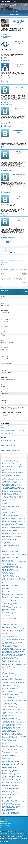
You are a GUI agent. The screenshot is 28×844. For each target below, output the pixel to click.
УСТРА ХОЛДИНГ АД (18, 64)
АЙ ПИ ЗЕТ (18, 196)
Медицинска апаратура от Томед (9, 636)
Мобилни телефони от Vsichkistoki (10, 602)
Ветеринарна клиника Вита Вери (10, 523)
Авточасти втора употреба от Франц (10, 557)
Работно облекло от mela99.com (9, 752)
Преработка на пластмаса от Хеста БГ (11, 660)
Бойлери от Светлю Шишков (8, 706)
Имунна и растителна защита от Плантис (11, 687)
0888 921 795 (5, 125)
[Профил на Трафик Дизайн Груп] (5, 133)
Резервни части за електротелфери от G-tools (13, 597)
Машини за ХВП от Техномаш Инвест (11, 511)
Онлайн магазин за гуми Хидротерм (10, 544)
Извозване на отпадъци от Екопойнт (10, 694)
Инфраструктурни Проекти (6, 331)
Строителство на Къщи (5, 391)
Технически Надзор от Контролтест (10, 529)
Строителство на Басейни (5, 388)
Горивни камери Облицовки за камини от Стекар (13, 579)
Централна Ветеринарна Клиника (10, 551)
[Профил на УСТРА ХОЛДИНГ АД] (5, 67)
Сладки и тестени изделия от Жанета (11, 804)
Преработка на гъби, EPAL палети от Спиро (12, 772)
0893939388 (5, 34)
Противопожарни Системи (6, 365)
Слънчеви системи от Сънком (9, 794)
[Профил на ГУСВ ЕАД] (5, 155)
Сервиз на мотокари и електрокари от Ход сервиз (14, 552)
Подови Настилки (4, 354)
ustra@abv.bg (5, 81)
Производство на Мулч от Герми (9, 493)
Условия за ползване (5, 825)
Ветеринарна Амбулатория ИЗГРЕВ (10, 506)
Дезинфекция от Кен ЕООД (8, 463)
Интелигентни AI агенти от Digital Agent (11, 491)
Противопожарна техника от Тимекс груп (12, 637)
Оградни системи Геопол (8, 725)
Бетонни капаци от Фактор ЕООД (10, 688)
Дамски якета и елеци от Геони (9, 530)
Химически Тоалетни (5, 402)
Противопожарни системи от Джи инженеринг (13, 707)
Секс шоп (4, 500)
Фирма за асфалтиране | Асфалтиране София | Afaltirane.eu (18, 21)
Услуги (2, 428)
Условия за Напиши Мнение (7, 829)
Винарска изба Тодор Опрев (8, 555)
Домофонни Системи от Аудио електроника (12, 549)
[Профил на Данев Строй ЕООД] (5, 44)
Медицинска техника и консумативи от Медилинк (14, 722)
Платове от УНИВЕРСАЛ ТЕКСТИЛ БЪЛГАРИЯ (13, 608)
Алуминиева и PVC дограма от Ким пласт (12, 734)
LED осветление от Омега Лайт (9, 789)
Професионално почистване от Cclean (11, 781)
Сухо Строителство (4, 398)
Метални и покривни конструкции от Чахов (12, 675)
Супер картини (5, 467)
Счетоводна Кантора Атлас (8, 730)
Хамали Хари (5, 606)
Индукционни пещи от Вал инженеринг (11, 567)
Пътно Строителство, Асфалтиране (7, 368)
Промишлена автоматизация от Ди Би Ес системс (14, 518)
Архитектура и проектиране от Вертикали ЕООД (13, 654)
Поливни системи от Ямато (8, 758)
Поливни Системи (4, 356)
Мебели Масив (5, 742)
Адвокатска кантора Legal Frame (9, 775)
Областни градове (14, 14)
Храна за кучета (5, 593)
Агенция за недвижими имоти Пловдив (11, 459)
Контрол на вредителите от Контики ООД (12, 642)
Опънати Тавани (4, 349)
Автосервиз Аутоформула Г (8, 760)
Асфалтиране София (6, 810)
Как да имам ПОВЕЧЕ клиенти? (8, 433)
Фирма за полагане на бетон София (10, 570)
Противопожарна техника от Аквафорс (11, 727)
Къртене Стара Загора (7, 798)
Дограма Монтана (6, 588)
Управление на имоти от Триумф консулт (12, 779)
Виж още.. (24, 264)
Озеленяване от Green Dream (9, 740)
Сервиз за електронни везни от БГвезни (11, 505)
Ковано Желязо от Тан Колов (8, 643)
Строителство (4, 290)
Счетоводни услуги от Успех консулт (10, 773)
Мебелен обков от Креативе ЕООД (10, 812)
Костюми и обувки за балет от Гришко (11, 731)
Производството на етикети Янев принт (11, 541)
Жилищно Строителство (5, 319)
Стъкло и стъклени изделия (6, 395)
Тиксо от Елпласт (6, 743)
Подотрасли (14, 11)
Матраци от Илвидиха (7, 476)
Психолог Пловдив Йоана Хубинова (10, 494)
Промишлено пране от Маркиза (9, 737)
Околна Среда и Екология (5, 347)
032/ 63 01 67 (5, 146)
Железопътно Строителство (6, 317)
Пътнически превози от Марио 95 (10, 618)
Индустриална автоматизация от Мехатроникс (13, 466)
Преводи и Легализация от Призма (10, 761)
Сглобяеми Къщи (4, 377)
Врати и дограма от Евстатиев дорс (10, 745)
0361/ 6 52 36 (5, 80)
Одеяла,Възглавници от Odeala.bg (10, 515)
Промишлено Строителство (6, 363)
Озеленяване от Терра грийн (9, 703)
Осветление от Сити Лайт (8, 623)
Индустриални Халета (5, 326)
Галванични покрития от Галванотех (10, 699)
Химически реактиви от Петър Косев (10, 755)
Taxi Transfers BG (6, 591)
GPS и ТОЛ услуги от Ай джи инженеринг (12, 733)
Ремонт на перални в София (8, 460)
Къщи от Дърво (3, 337)
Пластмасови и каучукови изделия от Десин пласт (14, 678)
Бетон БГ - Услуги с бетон (8, 569)
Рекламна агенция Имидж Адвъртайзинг (11, 625)
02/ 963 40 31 (5, 102)
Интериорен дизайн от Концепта (10, 785)
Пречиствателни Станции (5, 358)
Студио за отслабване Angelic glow (10, 652)
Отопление (3, 351)
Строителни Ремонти (5, 384)
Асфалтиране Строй (6, 572)
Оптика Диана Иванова (7, 754)
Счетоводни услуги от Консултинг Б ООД (11, 813)
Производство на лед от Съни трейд (10, 585)
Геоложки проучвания (5, 305)
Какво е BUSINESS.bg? (6, 427)
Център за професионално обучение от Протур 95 (14, 693)
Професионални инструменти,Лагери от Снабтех (13, 594)
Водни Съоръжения (4, 301)
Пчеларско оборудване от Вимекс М (10, 658)
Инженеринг (3, 328)
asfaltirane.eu (5, 37)
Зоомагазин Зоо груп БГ (7, 786)
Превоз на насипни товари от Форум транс (12, 746)
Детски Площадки (4, 310)
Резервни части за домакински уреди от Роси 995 (14, 527)
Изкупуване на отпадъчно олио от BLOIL (11, 776)
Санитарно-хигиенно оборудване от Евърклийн (13, 769)
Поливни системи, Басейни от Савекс (11, 517)
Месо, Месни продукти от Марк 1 (10, 788)
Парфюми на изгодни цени (8, 499)
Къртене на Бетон (4, 335)
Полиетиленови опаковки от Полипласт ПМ (12, 764)
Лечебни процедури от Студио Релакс (11, 634)
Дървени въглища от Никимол (9, 728)
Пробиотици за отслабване (8, 609)
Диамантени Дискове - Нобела (8, 443)
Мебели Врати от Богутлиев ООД (10, 584)
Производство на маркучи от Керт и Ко (11, 806)
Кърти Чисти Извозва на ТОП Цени (10, 800)
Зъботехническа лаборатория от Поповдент (12, 709)
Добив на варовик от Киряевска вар (10, 763)
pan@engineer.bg (6, 192)
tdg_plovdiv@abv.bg (6, 147)
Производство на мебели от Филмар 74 (11, 751)
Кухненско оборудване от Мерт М (10, 566)
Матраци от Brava (6, 690)
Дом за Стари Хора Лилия (8, 715)
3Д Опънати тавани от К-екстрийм (10, 470)
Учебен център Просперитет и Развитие (11, 487)
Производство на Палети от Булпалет (11, 627)
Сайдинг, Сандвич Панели (6, 372)
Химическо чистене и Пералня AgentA (11, 614)
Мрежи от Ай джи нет (7, 542)
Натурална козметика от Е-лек (9, 784)
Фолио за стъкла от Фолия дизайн (10, 792)
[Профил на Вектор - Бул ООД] (5, 90)
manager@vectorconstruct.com (8, 237)
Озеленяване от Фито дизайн (9, 766)
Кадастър (2, 333)
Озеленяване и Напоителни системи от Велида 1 (14, 649)
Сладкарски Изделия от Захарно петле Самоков (13, 672)
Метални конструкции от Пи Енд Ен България (13, 682)
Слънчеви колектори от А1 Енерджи (10, 448)
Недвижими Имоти (4, 340)
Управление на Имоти (5, 400)
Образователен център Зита (8, 757)
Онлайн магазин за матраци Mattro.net (11, 475)
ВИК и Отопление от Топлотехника (10, 778)
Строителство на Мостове (5, 393)
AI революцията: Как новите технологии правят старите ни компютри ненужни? (13, 270)
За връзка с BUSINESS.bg (7, 426)
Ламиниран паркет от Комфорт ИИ (10, 462)
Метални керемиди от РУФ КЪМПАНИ (10, 450)
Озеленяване (3, 344)
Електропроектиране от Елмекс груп (11, 710)
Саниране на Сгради (4, 374)
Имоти (3, 582)
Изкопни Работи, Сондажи (6, 321)
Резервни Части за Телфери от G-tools (11, 719)
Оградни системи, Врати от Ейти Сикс (11, 514)
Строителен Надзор (4, 381)
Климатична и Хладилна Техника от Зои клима (13, 496)
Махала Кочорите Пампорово (9, 600)
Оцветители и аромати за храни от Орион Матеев (14, 736)
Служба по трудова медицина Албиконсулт (12, 684)
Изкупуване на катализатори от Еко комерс (12, 479)
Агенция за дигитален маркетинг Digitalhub (12, 578)
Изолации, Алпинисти (5, 324)
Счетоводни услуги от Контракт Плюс (11, 666)
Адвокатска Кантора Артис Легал (10, 484)
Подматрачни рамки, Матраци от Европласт (12, 472)
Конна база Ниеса (6, 739)
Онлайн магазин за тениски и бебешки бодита (13, 651)
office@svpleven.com (7, 170)
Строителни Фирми (4, 386)
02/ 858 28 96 (5, 235)
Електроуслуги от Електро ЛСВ (9, 624)
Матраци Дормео (6, 478)
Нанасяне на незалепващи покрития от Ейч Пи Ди (14, 628)
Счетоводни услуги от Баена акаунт (10, 576)
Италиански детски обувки (8, 512)
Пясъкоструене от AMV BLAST (9, 612)
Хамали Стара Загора (7, 803)
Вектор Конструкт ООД (18, 219)
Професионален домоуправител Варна (11, 596)
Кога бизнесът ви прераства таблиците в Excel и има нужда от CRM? (13, 261)
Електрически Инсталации (6, 314)
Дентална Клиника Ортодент (9, 564)
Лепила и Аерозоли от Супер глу (10, 587)
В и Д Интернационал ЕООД (8, 445)
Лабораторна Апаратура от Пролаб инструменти (13, 630)
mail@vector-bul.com (7, 104)
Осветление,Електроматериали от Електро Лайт (13, 521)
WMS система (5, 558)
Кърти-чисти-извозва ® (7, 797)
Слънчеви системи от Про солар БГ (10, 539)
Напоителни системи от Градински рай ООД (12, 782)
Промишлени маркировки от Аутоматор (11, 718)
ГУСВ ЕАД (18, 152)
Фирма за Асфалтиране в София (9, 795)
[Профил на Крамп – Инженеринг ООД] (5, 177)
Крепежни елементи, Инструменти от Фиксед (13, 464)
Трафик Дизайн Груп (18, 130)
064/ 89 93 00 (5, 168)
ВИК (1, 298)
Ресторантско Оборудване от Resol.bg (11, 661)
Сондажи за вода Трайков (8, 721)
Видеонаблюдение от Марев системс (11, 520)
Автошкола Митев (6, 633)
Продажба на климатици (8, 560)
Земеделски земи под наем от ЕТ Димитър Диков (14, 554)
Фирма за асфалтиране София (9, 573)
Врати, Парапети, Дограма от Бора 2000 (11, 485)
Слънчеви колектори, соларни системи (8, 379)
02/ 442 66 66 (5, 57)
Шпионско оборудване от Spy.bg (9, 791)
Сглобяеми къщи (6, 581)
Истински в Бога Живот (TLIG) (8, 440)
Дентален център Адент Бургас (9, 646)
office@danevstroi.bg (6, 58)
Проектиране (3, 361)
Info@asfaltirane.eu (6, 36)
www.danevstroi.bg (6, 60)
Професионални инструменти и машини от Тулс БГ (14, 664)
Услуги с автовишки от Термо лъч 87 (10, 749)
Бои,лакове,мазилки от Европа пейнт (11, 748)
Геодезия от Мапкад (6, 615)
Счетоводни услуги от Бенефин (9, 473)
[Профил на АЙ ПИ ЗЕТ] (5, 199)
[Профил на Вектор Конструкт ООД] (5, 222)
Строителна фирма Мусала (8, 645)
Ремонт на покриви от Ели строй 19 (10, 469)
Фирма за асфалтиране (7, 575)
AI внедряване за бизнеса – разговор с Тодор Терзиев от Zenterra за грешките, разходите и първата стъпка (14, 279)
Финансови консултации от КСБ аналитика (12, 497)
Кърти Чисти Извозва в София (9, 809)
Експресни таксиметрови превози (10, 617)
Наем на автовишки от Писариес (9, 482)
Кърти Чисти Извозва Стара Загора (10, 807)
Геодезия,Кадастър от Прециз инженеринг (12, 724)
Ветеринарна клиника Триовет (9, 767)
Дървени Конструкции (5, 312)
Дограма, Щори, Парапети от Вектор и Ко (12, 532)
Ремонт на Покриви (4, 370)
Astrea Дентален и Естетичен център (10, 545)
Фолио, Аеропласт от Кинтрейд (9, 481)
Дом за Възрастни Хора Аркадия (9, 770)
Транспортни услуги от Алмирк (9, 685)
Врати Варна (5, 590)
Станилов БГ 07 (18, 108)
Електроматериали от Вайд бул (9, 657)
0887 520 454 (5, 213)
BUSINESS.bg (3, 821)
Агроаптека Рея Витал (7, 691)
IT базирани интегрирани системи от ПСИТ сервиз (14, 599)
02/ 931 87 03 (5, 191)
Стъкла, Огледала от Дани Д (8, 667)
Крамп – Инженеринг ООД (18, 174)
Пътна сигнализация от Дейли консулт (11, 663)
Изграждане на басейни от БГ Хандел (11, 705)
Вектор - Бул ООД (18, 87)
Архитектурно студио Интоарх (9, 673)
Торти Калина (5, 676)
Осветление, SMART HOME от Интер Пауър (12, 631)
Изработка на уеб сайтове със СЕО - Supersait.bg (13, 801)
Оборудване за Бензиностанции (7, 342)
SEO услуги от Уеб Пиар (7, 611)
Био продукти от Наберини (8, 605)
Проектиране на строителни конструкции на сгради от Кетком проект (12, 696)
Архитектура (3, 296)
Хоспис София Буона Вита (8, 716)
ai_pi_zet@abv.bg (6, 215)
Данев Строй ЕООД (18, 41)
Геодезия (2, 303)
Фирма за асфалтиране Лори (9, 648)
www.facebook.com (6, 83)
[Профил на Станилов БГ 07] (5, 111)
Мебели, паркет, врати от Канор (9, 603)
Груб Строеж (3, 307)
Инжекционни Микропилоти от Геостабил (12, 655)
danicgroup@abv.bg (6, 126)
